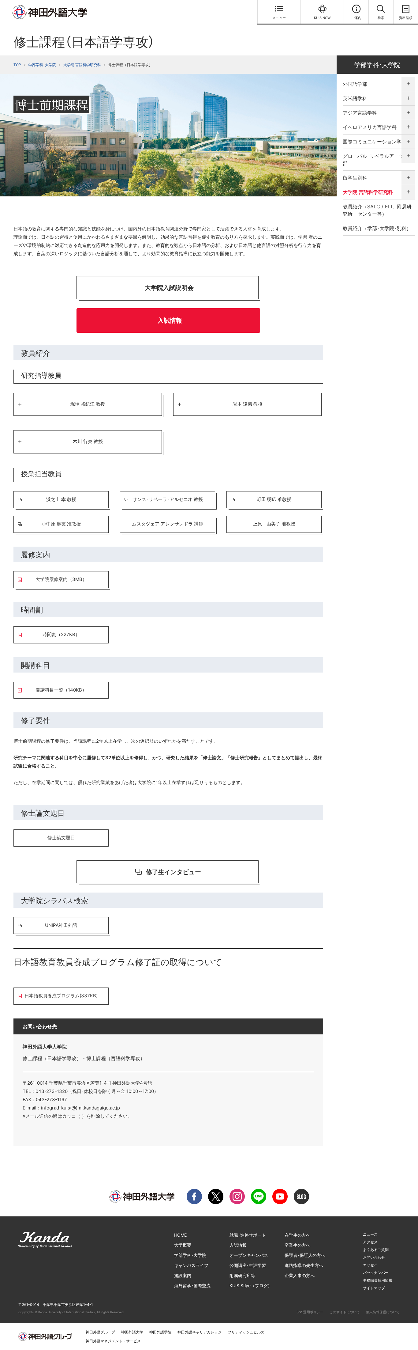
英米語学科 (355, 98)
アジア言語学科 (360, 113)
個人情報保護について (383, 1312)
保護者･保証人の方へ (305, 1255)
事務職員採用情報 (377, 1280)
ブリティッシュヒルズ (246, 1332)
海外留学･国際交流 (192, 1285)
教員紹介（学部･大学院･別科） (377, 228)
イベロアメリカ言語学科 (370, 127)
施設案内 (182, 1275)
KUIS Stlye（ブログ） (251, 1285)
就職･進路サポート (248, 1235)
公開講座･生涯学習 (248, 1265)
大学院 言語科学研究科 (82, 65)
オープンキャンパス (249, 1255)
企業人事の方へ (300, 1275)
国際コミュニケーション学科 (374, 141)
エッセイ (370, 1265)
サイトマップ (374, 1288)
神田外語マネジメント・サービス (113, 1341)
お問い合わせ (374, 1257)
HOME (180, 1235)
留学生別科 (355, 178)
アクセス (370, 1242)
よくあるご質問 (376, 1249)
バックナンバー (376, 1272)
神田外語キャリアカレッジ (199, 1332)
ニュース (370, 1234)
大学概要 (182, 1245)
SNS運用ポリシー (310, 1312)
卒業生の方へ (297, 1245)
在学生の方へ (297, 1235)
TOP (17, 65)
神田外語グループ (100, 1332)
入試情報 (238, 1245)
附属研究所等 (242, 1275)
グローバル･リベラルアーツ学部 (376, 159)
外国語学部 (355, 84)
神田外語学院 (160, 1332)
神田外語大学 (132, 1332)
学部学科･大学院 (42, 65)
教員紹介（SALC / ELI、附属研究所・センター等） (377, 210)
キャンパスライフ (191, 1265)
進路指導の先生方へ (304, 1265)
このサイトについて (345, 1312)
